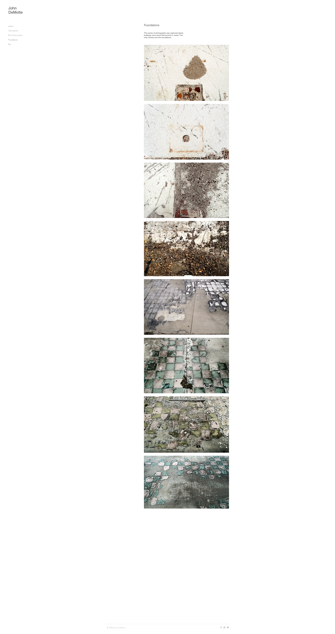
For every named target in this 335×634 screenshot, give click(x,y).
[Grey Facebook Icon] (221, 627)
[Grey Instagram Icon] (224, 627)
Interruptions (13, 30)
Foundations (13, 39)
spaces (10, 26)
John (13, 8)
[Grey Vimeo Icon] (228, 627)
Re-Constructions (15, 35)
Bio (9, 44)
